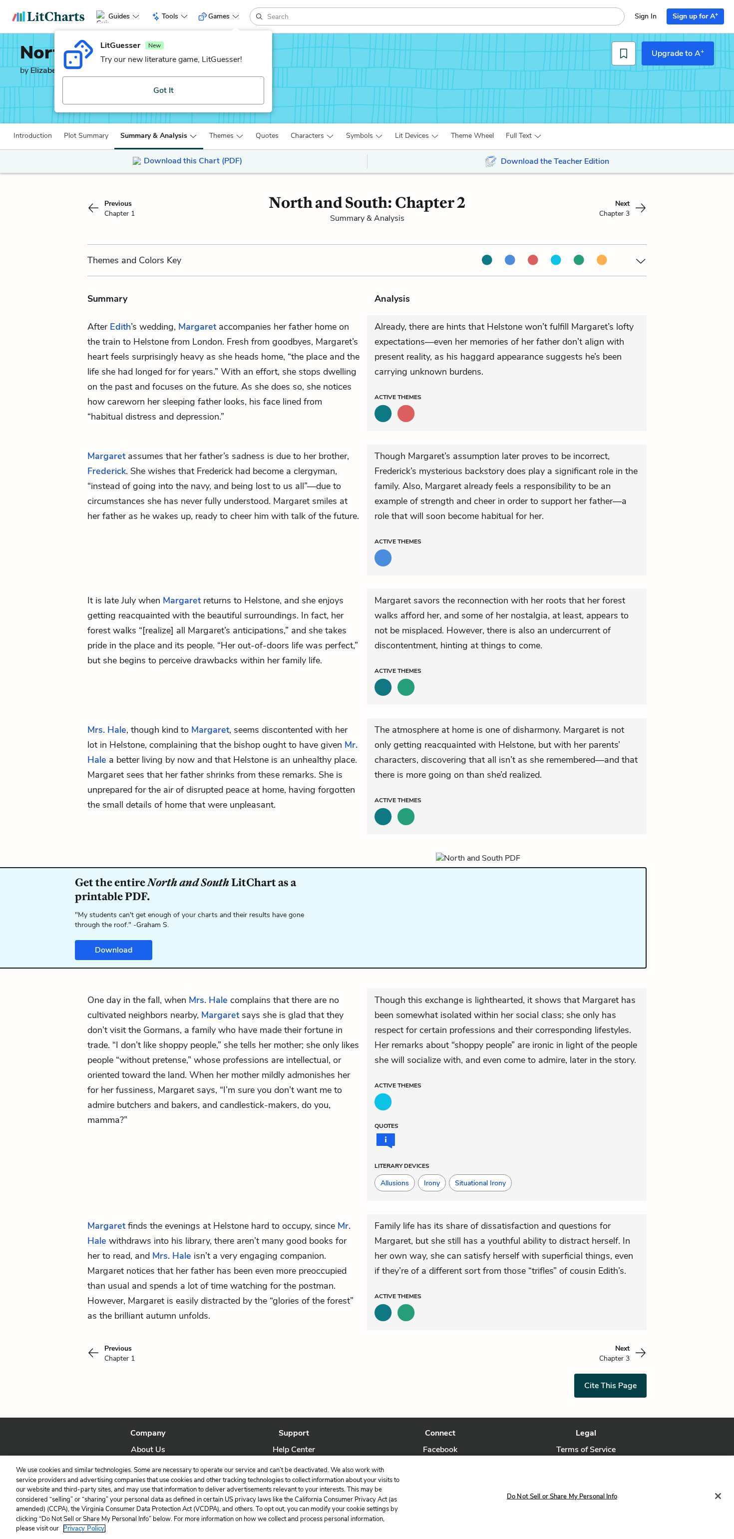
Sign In (646, 16)
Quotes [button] (267, 135)
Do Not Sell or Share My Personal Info (562, 1496)
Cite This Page (610, 1385)
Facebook (440, 1449)
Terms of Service (586, 1449)
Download (113, 950)
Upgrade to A (678, 53)
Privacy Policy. (84, 1528)
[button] (32, 136)
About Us (148, 1449)
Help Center (294, 1449)
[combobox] (444, 16)
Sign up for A (695, 15)
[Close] (718, 1496)
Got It (163, 90)
